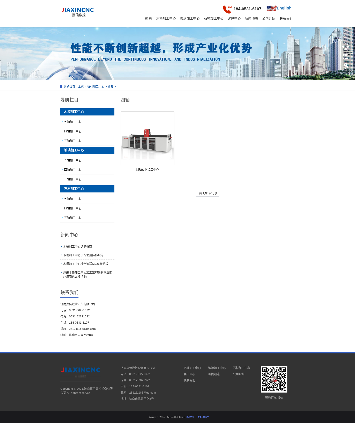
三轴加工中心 (72, 140)
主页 (81, 86)
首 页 (148, 18)
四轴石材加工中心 (147, 169)
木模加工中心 (166, 18)
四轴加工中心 (72, 131)
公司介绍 (268, 18)
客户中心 (234, 18)
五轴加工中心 (72, 121)
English (284, 8)
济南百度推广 (203, 417)
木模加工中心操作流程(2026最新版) (86, 263)
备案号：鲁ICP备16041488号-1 (167, 416)
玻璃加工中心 (190, 18)
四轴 (110, 86)
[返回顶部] (346, 68)
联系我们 (286, 18)
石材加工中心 (214, 18)
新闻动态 (251, 18)
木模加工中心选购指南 (77, 246)
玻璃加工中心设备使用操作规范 (83, 255)
